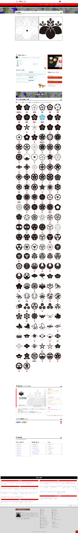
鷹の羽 (21, 502)
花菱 (22, 483)
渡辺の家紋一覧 (19, 451)
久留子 (74, 483)
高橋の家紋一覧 (19, 448)
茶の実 (16, 493)
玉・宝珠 (63, 487)
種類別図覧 (46, 4)
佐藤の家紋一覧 (19, 444)
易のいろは (54, 525)
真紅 (54, 409)
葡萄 (4, 497)
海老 (5, 501)
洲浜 (58, 486)
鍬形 (40, 486)
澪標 (48, 498)
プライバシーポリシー (56, 516)
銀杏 (10, 488)
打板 (69, 486)
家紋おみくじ (50, 446)
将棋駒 (46, 487)
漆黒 (51, 409)
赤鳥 (40, 483)
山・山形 (5, 483)
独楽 (47, 486)
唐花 (16, 483)
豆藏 (57, 492)
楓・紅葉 (17, 489)
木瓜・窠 (28, 483)
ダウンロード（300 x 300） (53, 77)
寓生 (6, 497)
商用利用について (55, 513)
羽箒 (42, 492)
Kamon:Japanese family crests (56, 519)
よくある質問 (50, 451)
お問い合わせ (55, 512)
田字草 (22, 493)
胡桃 (33, 488)
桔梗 (18, 70)
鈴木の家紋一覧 (19, 446)
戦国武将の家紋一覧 (35, 444)
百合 (15, 497)
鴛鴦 (6, 501)
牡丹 (5, 497)
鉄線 (21, 493)
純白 (49, 409)
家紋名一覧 (41, 4)
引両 (23, 483)
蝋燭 (64, 492)
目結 (27, 483)
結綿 (59, 492)
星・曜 (4, 483)
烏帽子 (47, 483)
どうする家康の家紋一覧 (44, 521)
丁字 (17, 493)
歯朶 (4, 493)
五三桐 (34, 57)
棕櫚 (5, 493)
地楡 (22, 497)
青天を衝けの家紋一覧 (36, 453)
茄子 (27, 493)
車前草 (15, 489)
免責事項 (54, 515)
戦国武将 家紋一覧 (44, 517)
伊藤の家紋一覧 (19, 453)
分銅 (48, 492)
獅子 (17, 501)
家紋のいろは (22, 1)
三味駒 (52, 487)
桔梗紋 (19, 6)
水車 (47, 498)
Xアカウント (54, 521)
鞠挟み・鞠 (58, 492)
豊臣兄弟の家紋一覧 (35, 448)
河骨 (34, 488)
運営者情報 (54, 518)
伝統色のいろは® (55, 523)
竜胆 (17, 497)
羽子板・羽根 (75, 488)
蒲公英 (15, 493)
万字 (53, 498)
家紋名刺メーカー (51, 444)
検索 (60, 4)
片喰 (23, 488)
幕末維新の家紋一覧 (35, 446)
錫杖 (53, 486)
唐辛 (23, 493)
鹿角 (16, 501)
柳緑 (60, 409)
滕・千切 (68, 487)
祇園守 (68, 483)
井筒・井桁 (41, 499)
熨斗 (74, 486)
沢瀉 (16, 488)
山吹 (11, 497)
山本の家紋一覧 (19, 455)
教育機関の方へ (51, 453)
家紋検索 (42, 515)
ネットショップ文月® (55, 527)
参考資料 (56, 4)
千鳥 (22, 501)
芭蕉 (33, 493)
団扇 (46, 483)
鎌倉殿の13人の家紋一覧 (36, 451)
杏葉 (70, 483)
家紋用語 (51, 4)
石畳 (42, 498)
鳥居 (46, 498)
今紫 (49, 411)
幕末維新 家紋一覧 (44, 518)
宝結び (64, 487)
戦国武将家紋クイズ (51, 448)
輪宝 (63, 492)
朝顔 (5, 488)
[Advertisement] (39, 47)
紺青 (57, 409)
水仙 (6, 493)
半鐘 (63, 483)
